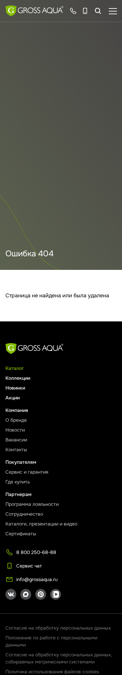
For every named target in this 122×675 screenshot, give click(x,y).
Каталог (14, 368)
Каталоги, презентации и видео (41, 524)
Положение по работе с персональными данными (51, 641)
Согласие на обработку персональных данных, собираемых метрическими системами (58, 658)
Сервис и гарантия (26, 472)
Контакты (16, 449)
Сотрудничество (24, 514)
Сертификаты (20, 534)
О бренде (16, 420)
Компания (16, 410)
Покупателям (20, 462)
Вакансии (16, 440)
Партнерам (18, 494)
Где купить (17, 482)
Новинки (15, 388)
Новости (15, 430)
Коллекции (17, 378)
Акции (12, 398)
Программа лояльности (32, 504)
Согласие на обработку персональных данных (58, 628)
